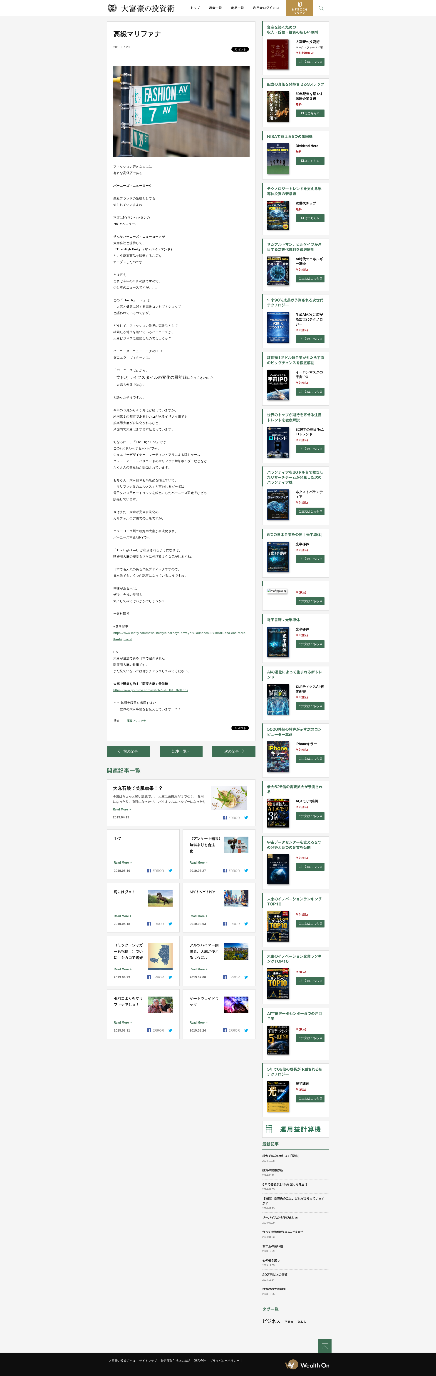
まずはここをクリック (299, 11)
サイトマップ (148, 1360)
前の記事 (130, 751)
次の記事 (231, 751)
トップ (195, 8)
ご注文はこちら (308, 61)
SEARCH (321, 8)
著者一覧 (215, 8)
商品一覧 (237, 8)
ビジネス (271, 1321)
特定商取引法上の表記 (175, 1360)
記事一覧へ (181, 751)
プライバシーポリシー (224, 1360)
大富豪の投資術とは (122, 1360)
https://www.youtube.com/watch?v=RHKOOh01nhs (150, 690)
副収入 (301, 1322)
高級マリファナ (136, 720)
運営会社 (200, 1360)
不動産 (289, 1322)
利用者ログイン (264, 8)
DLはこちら (309, 113)
